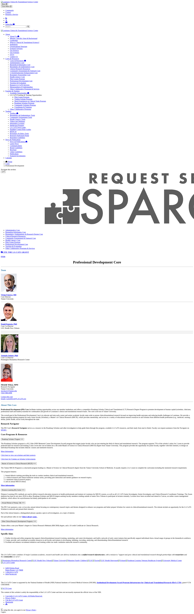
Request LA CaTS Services (19, 85)
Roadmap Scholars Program (24, 103)
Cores (7, 164)
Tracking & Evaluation (18, 83)
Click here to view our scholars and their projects (18, 455)
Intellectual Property (17, 125)
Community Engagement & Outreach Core (25, 71)
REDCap (13, 131)
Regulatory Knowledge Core (20, 75)
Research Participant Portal (19, 136)
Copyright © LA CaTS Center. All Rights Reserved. (23, 596)
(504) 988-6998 (6, 393)
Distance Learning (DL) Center (12, 490)
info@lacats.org (11, 574)
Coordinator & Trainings (23, 107)
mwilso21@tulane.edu (9, 391)
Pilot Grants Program (17, 79)
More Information (7, 451)
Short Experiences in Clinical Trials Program (30, 101)
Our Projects (14, 51)
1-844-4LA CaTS (11, 572)
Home (10, 162)
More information (7, 485)
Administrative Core (17, 63)
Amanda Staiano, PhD (9, 356)
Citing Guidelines (16, 152)
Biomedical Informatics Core (20, 65)
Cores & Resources (12, 59)
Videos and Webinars (17, 121)
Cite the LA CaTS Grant (14, 600)
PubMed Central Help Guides (20, 129)
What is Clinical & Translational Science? (24, 42)
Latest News (14, 144)
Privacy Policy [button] (31, 610)
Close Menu (6, 6)
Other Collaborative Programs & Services (24, 89)
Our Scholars (14, 53)
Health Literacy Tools (17, 119)
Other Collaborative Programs (20, 109)
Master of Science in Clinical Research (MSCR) (17, 463)
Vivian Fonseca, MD (8, 295)
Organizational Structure (18, 46)
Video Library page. (29, 517)
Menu (4, 4)
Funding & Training (12, 91)
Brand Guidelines (16, 148)
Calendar (8, 158)
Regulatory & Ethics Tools (19, 134)
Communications (16, 146)
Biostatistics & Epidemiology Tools (22, 115)
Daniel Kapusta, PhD (9, 324)
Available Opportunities (19, 93)
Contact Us (14, 57)
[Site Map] (6, 604)
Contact (8, 12)
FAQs (12, 55)
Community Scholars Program (25, 105)
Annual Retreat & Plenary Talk (12, 503)
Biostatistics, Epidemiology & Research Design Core (24, 234)
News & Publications (12, 140)
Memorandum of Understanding (21, 87)
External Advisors (16, 48)
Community (9, 10)
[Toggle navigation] (3, 172)
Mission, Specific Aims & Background (23, 38)
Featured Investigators (17, 156)
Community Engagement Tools (21, 117)
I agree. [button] (3, 612)
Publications (14, 154)
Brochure (13, 150)
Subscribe (9, 24)
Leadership (14, 40)
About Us (14, 36)
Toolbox (8, 111)
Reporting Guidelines (17, 138)
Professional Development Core (21, 81)
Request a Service (11, 14)
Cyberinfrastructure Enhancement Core (24, 73)
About (7, 34)
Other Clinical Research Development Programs (17, 521)
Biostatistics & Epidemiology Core (22, 67)
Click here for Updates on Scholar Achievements (18, 459)
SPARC (4, 430)
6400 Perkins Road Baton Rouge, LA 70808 (14, 569)
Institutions (14, 44)
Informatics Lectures (17, 123)
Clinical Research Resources (20, 69)
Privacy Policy (10, 598)
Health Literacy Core (17, 77)
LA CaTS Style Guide (18, 127)
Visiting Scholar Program (23, 99)
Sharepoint (9, 602)
